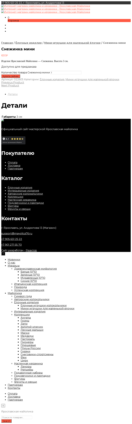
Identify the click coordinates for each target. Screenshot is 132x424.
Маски (25, 332)
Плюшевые (28, 345)
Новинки (14, 259)
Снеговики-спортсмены (37, 354)
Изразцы (14, 265)
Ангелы (26, 317)
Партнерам (15, 168)
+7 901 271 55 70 (11, 244)
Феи (24, 357)
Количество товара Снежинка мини (25, 72)
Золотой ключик (32, 326)
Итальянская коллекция (30, 284)
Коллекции (15, 196)
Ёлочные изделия (28, 42)
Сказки (25, 351)
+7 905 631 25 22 (11, 239)
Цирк (24, 360)
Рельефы (27, 369)
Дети (24, 323)
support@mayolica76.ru (16, 233)
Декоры (26, 366)
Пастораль (28, 339)
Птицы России (31, 348)
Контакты (14, 388)
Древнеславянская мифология (35, 268)
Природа (20, 287)
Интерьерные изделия (23, 190)
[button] (8, 17)
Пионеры (27, 342)
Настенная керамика (22, 199)
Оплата (12, 162)
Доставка (14, 165)
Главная (7, 42)
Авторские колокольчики (25, 193)
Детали (13, 94)
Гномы (25, 320)
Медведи (27, 336)
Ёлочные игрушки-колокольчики (44, 305)
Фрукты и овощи (19, 209)
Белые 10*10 (29, 271)
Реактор (31, 250)
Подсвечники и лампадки (26, 202)
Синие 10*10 (29, 281)
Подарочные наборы (28, 372)
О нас (11, 262)
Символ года (23, 296)
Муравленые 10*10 (33, 277)
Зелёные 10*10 (30, 274)
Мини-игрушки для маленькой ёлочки (72, 42)
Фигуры (13, 205)
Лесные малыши (32, 329)
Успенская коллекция (29, 290)
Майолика (15, 293)
